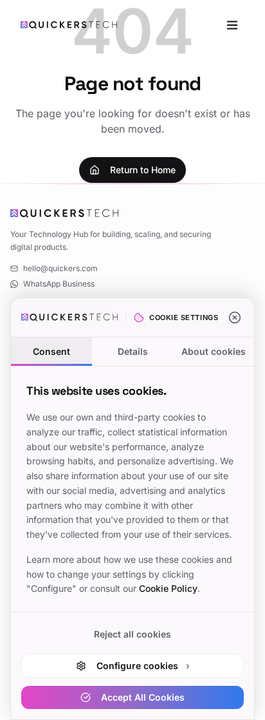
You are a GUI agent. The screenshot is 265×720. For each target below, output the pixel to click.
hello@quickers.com (60, 268)
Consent (51, 351)
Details (133, 351)
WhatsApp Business (59, 284)
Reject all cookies (132, 634)
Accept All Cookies (143, 697)
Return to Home (143, 169)
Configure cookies (143, 665)
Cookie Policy (168, 588)
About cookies (213, 351)
